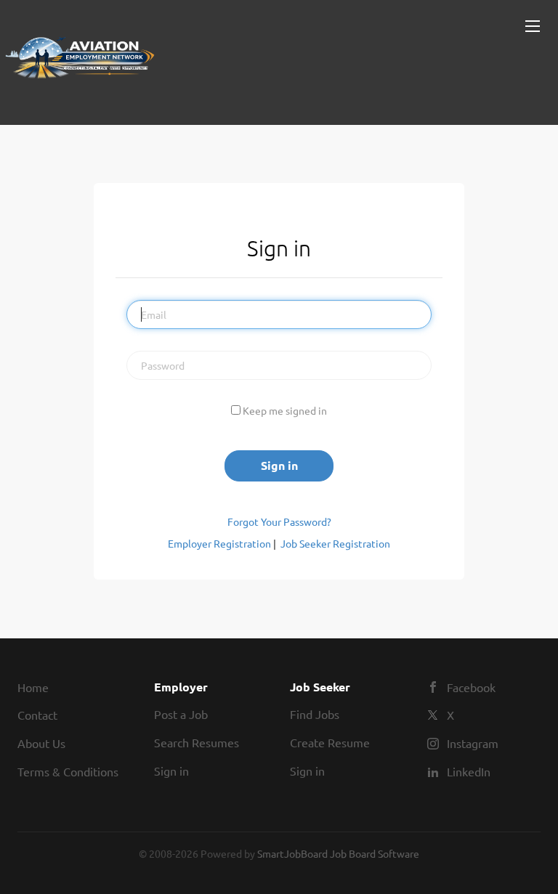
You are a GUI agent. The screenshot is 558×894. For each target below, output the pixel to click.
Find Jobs (314, 714)
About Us (41, 743)
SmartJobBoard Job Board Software (338, 853)
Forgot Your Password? (279, 521)
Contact (37, 714)
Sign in (171, 770)
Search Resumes (196, 742)
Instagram (472, 743)
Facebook (471, 687)
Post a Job (181, 714)
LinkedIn (468, 771)
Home (33, 687)
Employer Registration (219, 543)
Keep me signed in (285, 410)
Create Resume (330, 742)
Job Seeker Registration (335, 543)
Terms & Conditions (67, 771)
